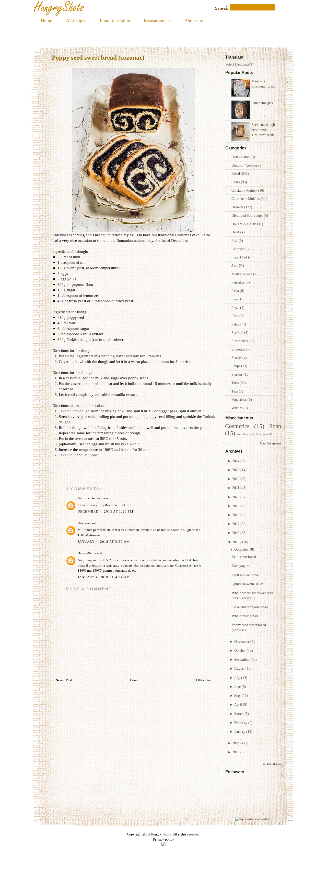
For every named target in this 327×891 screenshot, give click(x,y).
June (237, 686)
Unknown (84, 523)
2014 (235, 743)
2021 (235, 488)
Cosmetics (237, 426)
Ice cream (239, 249)
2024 (235, 461)
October (240, 650)
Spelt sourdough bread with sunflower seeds (263, 130)
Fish (235, 240)
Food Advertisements (273, 443)
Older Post (204, 680)
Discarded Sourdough (247, 215)
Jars (234, 266)
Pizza (235, 308)
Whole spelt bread (245, 616)
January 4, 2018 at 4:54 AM (104, 577)
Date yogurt (240, 566)
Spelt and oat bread (246, 575)
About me (193, 20)
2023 (235, 470)
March (238, 714)
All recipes (76, 20)
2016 (235, 533)
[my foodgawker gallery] (253, 819)
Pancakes (238, 282)
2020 (235, 497)
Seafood (237, 333)
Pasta (235, 291)
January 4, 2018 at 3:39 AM (104, 542)
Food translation (115, 20)
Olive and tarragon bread (250, 607)
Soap (275, 426)
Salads (236, 324)
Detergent (262, 434)
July (237, 678)
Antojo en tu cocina (91, 498)
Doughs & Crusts (244, 224)
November (241, 641)
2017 (235, 524)
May (237, 695)
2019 (235, 506)
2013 (235, 752)
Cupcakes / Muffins (246, 199)
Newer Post (64, 680)
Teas (235, 391)
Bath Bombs (244, 434)
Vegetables (239, 399)
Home (46, 20)
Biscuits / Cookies (244, 165)
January (239, 732)
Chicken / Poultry (244, 190)
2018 (235, 515)
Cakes (236, 182)
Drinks (236, 232)
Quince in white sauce (247, 584)
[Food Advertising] (163, 845)
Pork (235, 316)
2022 (235, 479)
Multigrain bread (244, 557)
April (238, 704)
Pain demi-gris (262, 103)
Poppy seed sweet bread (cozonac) (98, 57)
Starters (237, 374)
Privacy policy (163, 839)
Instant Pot (239, 257)
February (240, 723)
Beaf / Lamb (241, 157)
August (239, 668)
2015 (235, 542)
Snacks (236, 358)
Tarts (235, 383)
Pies (234, 299)
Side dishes (240, 341)
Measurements (157, 20)
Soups (236, 366)
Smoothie (238, 349)
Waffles (237, 408)
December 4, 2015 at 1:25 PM (106, 511)
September (242, 659)
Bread (236, 173)
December (241, 549)
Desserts (237, 207)
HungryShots (87, 553)
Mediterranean (242, 274)
